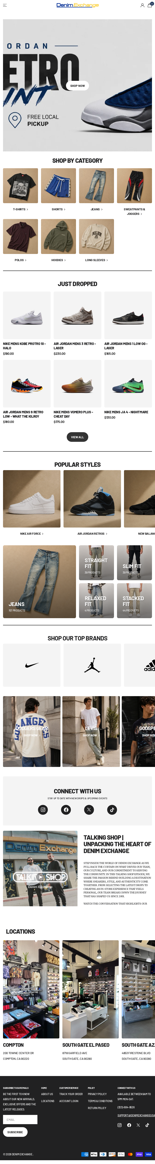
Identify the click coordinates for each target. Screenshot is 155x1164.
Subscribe (15, 1132)
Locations (47, 1101)
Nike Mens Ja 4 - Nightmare (126, 412)
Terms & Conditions (100, 1101)
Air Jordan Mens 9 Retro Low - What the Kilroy (23, 414)
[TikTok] (112, 810)
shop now (77, 85)
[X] (89, 810)
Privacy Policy (97, 1094)
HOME (44, 1088)
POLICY (91, 1088)
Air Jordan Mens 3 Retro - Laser (75, 346)
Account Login (68, 1101)
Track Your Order (71, 1094)
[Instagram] (43, 810)
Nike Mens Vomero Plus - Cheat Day (73, 414)
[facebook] (66, 810)
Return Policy (97, 1108)
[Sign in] (143, 5)
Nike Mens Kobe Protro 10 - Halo (24, 346)
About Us (47, 1094)
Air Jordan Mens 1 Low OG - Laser (125, 346)
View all (77, 437)
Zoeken (49, 5)
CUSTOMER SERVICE (68, 1088)
